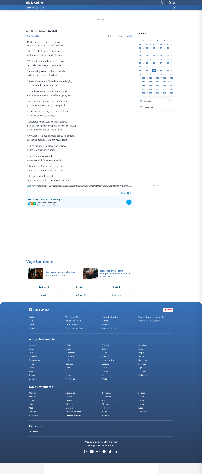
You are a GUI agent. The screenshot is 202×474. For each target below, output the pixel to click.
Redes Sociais (108, 324)
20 (171, 44)
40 (171, 52)
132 (143, 89)
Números (33, 356)
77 (161, 67)
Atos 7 (43, 295)
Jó (66, 371)
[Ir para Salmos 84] (29, 193)
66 (157, 63)
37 (161, 52)
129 (168, 85)
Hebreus (106, 408)
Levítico (32, 352)
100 (171, 74)
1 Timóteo (106, 393)
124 (150, 85)
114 (150, 82)
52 (143, 59)
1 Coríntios (34, 415)
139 (168, 89)
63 (147, 63)
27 (161, 48)
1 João (141, 396)
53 (147, 59)
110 (171, 78)
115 (154, 82)
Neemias (69, 364)
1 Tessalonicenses (73, 411)
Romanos (33, 411)
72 (143, 67)
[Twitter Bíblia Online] (116, 451)
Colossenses (70, 408)
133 (147, 89)
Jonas (140, 349)
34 (150, 52)
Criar (122, 36)
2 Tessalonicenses (73, 415)
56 (157, 59)
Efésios (68, 400)
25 (154, 48)
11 (140, 44)
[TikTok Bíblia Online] (110, 451)
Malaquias (143, 375)
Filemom (106, 404)
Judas (140, 408)
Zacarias (142, 371)
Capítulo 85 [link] (52, 31)
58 (164, 59)
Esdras (68, 360)
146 (157, 93)
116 (157, 82)
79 (168, 67)
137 (161, 89)
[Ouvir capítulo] (174, 8)
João (31, 404)
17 (161, 44)
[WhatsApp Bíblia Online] (98, 451)
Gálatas (68, 396)
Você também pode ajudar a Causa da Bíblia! (62, 188)
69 (168, 63)
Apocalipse (143, 411)
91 (140, 74)
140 (171, 89)
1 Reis (68, 345)
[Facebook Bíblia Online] (104, 451)
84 (150, 70)
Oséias (105, 371)
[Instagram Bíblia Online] (86, 451)
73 (147, 67)
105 (154, 78)
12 (143, 44)
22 (143, 48)
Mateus (32, 393)
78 (164, 67)
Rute (31, 371)
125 (154, 85)
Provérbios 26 (80, 295)
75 (154, 67)
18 (164, 44)
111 (140, 82)
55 (154, 59)
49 (168, 55)
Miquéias (142, 352)
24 (150, 48)
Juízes (31, 367)
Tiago (104, 411)
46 (157, 55)
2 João (141, 400)
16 (157, 44)
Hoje (31, 320)
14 (150, 44)
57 (161, 59)
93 (147, 74)
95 (154, 74)
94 (150, 74)
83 (147, 70)
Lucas (31, 400)
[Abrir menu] (174, 2)
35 (154, 52)
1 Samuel (33, 375)
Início (31, 317)
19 (168, 44)
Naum (141, 356)
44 (150, 55)
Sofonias (142, 364)
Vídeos (105, 320)
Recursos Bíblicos (73, 324)
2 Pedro (141, 393)
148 (164, 93)
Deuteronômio (35, 360)
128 (164, 85)
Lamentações (108, 360)
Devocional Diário (73, 320)
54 (150, 59)
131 (140, 89)
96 (157, 74)
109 (168, 78)
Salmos (42, 31)
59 (168, 59)
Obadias (142, 345)
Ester (67, 367)
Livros (33, 31)
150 (171, 93)
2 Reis (68, 349)
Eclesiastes (107, 345)
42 (143, 55)
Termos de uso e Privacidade (151, 317)
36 (157, 52)
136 (157, 89)
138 (164, 89)
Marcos (32, 396)
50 (171, 55)
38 (164, 52)
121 (140, 85)
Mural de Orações (110, 317)
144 (150, 93)
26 (157, 48)
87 (161, 70)
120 (171, 82)
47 (161, 55)
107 (161, 78)
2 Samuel (33, 379)
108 (164, 78)
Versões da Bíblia (73, 317)
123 (147, 85)
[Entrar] (162, 2)
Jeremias (106, 356)
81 (140, 70)
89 (168, 70)
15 (154, 44)
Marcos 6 (116, 295)
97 (161, 74)
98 (164, 74)
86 (157, 70)
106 (157, 78)
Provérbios (70, 379)
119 (168, 82)
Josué (31, 364)
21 (140, 48)
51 (140, 59)
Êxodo (31, 349)
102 (143, 78)
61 (140, 63)
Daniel (105, 367)
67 (161, 63)
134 (150, 89)
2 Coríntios (70, 393)
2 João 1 (79, 287)
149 (168, 93)
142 (143, 93)
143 (147, 93)
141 (140, 93)
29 (168, 48)
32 (143, 52)
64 (150, 63)
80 (171, 67)
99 (168, 74)
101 (140, 78)
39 (168, 52)
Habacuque (143, 360)
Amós (104, 379)
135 (154, 89)
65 (154, 63)
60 (171, 59)
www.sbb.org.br (31, 186)
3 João (141, 404)
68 (164, 63)
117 (161, 82)
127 (161, 85)
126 (157, 85)
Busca (31, 328)
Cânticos (106, 349)
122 (143, 85)
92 (143, 74)
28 (164, 48)
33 (147, 52)
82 (143, 70)
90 (171, 70)
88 (164, 70)
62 (143, 63)
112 (143, 82)
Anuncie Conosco (109, 328)
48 (164, 55)
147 (161, 93)
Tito (103, 400)
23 (147, 48)
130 (171, 85)
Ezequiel (105, 364)
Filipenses (69, 404)
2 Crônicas (70, 356)
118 (164, 82)
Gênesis (32, 345)
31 (140, 52)
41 (140, 55)
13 (147, 44)
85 (37, 7)
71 (140, 67)
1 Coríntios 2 (43, 287)
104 (150, 78)
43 (147, 55)
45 (154, 55)
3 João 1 (116, 287)
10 (171, 40)
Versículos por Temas (74, 328)
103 (147, 78)
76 (157, 67)
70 (171, 63)
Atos (31, 408)
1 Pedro (105, 415)
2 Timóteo (106, 396)
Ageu (140, 367)
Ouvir (112, 36)
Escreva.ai (33, 431)
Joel (103, 375)
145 (154, 93)
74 (150, 67)
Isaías (104, 352)
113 (147, 82)
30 (171, 48)
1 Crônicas (70, 352)
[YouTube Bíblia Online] (92, 451)
